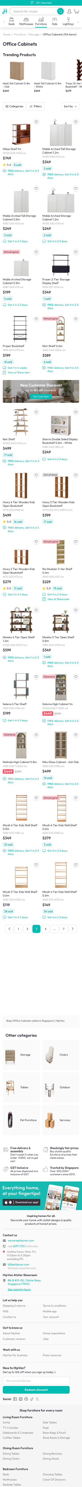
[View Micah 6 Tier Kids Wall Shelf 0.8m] (21, 825)
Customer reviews (14, 1339)
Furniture (20, 34)
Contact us (9, 1317)
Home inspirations (54, 1333)
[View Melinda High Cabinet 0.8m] (21, 757)
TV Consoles (10, 1427)
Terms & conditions (54, 1305)
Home (7, 34)
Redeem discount (36, 1390)
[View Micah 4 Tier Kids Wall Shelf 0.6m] (60, 890)
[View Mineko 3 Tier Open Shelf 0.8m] (60, 637)
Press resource (52, 1355)
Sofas (6, 1422)
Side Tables (50, 1422)
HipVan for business (15, 1355)
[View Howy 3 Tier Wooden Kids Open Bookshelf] (60, 498)
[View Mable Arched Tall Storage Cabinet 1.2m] (60, 148)
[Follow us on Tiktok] (32, 1399)
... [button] (54, 929)
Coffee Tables (11, 1437)
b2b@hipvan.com (18, 1264)
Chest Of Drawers (54, 1479)
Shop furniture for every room (41, 1410)
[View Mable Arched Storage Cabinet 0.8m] (21, 278)
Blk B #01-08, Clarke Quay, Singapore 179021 (24, 1282)
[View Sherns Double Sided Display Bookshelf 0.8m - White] (60, 434)
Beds (6, 1474)
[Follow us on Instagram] (21, 1399)
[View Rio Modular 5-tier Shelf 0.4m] (60, 569)
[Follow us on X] (37, 1399)
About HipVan (11, 1333)
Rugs (46, 1427)
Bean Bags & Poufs (54, 1432)
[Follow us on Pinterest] (26, 1399)
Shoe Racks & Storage (56, 1437)
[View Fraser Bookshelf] (21, 344)
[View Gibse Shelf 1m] (21, 147)
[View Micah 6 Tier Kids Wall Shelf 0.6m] (60, 823)
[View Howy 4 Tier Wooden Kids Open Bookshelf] (21, 502)
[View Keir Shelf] (21, 437)
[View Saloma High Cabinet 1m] (60, 699)
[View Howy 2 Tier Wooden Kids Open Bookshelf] (21, 567)
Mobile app (50, 1311)
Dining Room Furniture (18, 1448)
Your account (51, 1317)
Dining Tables (11, 1453)
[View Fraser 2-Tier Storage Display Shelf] (60, 279)
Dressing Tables (52, 1474)
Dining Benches (52, 1453)
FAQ (5, 1311)
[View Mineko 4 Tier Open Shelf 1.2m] (21, 634)
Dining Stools (51, 1458)
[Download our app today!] (41, 1195)
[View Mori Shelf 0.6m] (60, 344)
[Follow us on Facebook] (15, 1399)
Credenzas (18, 1432)
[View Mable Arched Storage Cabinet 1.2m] (60, 214)
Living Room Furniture (17, 1417)
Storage (34, 34)
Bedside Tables (12, 1484)
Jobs (46, 1339)
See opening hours (19, 1289)
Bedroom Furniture (15, 1469)
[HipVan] (4, 11)
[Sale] (41, 391)
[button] (60, 11)
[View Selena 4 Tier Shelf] (21, 697)
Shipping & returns (14, 1305)
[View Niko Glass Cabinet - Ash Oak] (60, 760)
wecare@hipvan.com (21, 1240)
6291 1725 (16, 1246)
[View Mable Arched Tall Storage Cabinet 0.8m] (21, 214)
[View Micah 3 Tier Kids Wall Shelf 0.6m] (21, 890)
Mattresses (10, 1479)
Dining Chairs (11, 1458)
